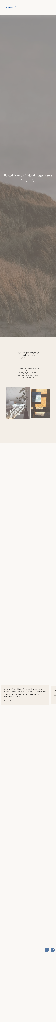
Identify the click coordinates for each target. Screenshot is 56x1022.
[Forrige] (47, 950)
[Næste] (53, 950)
